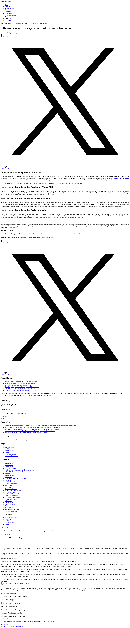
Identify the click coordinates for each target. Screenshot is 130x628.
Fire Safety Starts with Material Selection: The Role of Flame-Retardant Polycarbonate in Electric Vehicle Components (40, 425)
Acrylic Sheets (9, 466)
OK (2, 534)
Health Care (8, 485)
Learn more (6, 534)
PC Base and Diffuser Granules (14, 490)
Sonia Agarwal (16, 33)
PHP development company (13, 497)
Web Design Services (11, 511)
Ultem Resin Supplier (11, 506)
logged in (11, 413)
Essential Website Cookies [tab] (9, 558)
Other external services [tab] (7, 585)
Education (8, 480)
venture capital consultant (12, 509)
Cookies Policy (9, 447)
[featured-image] (24, 23)
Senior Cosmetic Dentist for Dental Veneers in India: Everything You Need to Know (30, 431)
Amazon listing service (11, 468)
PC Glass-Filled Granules (12, 494)
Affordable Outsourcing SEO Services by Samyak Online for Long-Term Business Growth (32, 429)
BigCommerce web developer (14, 471)
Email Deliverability (11, 482)
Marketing (8, 487)
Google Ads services (11, 483)
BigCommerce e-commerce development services (19, 470)
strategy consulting (10, 504)
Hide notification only (16, 626)
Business (7, 473)
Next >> (3, 418)
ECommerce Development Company (16, 478)
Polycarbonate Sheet (11, 499)
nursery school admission (121, 178)
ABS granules (9, 463)
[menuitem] (67, 5)
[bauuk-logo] (6, 1)
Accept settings (5, 626)
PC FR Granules (10, 492)
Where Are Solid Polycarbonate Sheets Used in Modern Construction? (26, 432)
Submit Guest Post (10, 454)
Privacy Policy (9, 450)
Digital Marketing (10, 475)
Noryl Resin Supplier (11, 489)
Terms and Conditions (11, 456)
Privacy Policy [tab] (5, 618)
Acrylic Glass (9, 465)
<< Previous (4, 416)
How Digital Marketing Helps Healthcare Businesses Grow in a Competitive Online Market (32, 427)
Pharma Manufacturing (11, 495)
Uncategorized (9, 507)
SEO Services (9, 502)
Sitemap (7, 452)
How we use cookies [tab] (7, 545)
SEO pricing (8, 501)
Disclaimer (8, 449)
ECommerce (8, 477)
